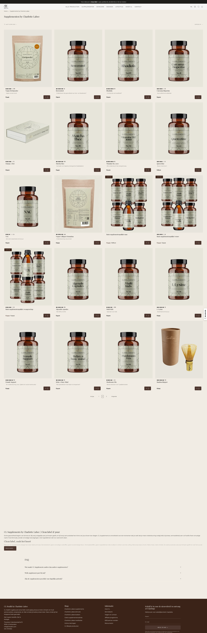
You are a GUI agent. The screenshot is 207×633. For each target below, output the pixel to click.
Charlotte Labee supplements (74, 609)
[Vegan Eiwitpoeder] (28, 58)
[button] (87, 7)
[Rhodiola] (129, 58)
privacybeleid (173, 631)
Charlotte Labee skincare (73, 612)
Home (6, 11)
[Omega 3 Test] (28, 131)
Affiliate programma (111, 617)
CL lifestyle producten (72, 626)
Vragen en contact (111, 614)
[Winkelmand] (202, 7)
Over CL (107, 609)
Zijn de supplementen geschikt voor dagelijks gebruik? (43, 579)
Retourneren (109, 623)
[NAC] (28, 204)
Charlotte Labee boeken (72, 614)
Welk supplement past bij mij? (35, 573)
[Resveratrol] (78, 58)
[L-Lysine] (179, 276)
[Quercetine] (179, 131)
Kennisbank (109, 612)
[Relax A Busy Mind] (78, 349)
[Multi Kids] (129, 276)
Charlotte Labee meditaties (73, 620)
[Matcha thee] (78, 131)
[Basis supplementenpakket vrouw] (179, 204)
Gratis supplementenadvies (73, 617)
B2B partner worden (111, 620)
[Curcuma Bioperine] (179, 58)
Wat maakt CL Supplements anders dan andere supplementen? (46, 567)
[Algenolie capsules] (78, 276)
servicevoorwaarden (150, 632)
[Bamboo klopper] (179, 349)
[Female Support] (28, 349)
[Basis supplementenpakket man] (129, 204)
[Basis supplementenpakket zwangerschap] (28, 276)
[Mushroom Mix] (129, 349)
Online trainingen (70, 623)
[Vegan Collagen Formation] (78, 204)
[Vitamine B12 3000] (129, 131)
